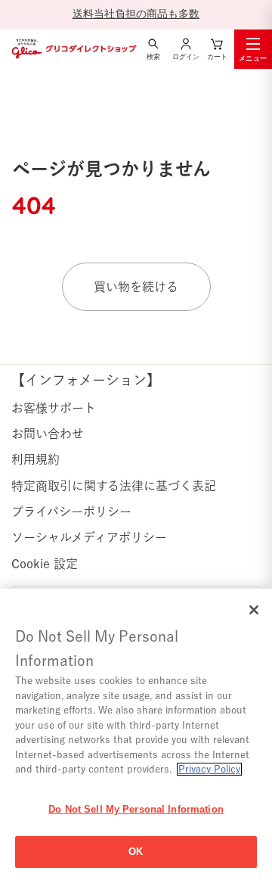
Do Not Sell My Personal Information (136, 809)
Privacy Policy (209, 769)
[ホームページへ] (73, 49)
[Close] (253, 610)
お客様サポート (53, 408)
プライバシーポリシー (71, 511)
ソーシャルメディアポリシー (89, 537)
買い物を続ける (136, 287)
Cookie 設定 (44, 564)
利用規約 (35, 459)
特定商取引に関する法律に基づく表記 (113, 486)
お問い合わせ (47, 434)
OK (135, 851)
